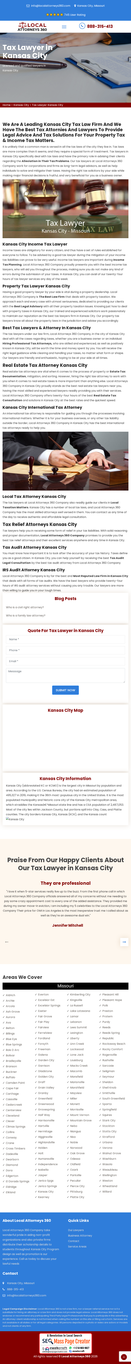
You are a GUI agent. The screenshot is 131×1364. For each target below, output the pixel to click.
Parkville (75, 1175)
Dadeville (12, 1154)
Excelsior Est (46, 1000)
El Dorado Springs (17, 1181)
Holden (42, 1148)
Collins (10, 1132)
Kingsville (76, 1000)
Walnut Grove (111, 1153)
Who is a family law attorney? (25, 615)
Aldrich (10, 995)
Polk (105, 1005)
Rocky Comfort (112, 1049)
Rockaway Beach (113, 1044)
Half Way (44, 1115)
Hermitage (45, 1131)
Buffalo (10, 1077)
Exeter (42, 1011)
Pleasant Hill (110, 994)
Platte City (77, 1197)
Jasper (42, 1175)
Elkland (10, 1192)
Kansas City (21, 105)
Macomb (76, 1071)
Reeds (106, 1027)
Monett (75, 1104)
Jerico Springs (47, 1186)
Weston (107, 1181)
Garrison (44, 1066)
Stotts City (109, 1131)
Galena (43, 1055)
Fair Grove (45, 1016)
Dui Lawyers (76, 1230)
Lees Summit (78, 1027)
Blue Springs (14, 1044)
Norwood (76, 1148)
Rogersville (109, 1055)
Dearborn (12, 1159)
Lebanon (76, 1022)
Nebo (73, 1126)
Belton (10, 1028)
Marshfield (77, 1088)
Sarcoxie (108, 1066)
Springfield (109, 1109)
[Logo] (32, 27)
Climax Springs (15, 1127)
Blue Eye (11, 1039)
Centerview (13, 1110)
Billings (10, 1033)
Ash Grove (13, 1012)
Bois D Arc (12, 1050)
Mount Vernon (79, 1115)
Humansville (46, 1159)
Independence (48, 1164)
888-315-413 (100, 26)
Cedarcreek (14, 1105)
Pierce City (77, 1186)
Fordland (44, 1038)
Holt (40, 1153)
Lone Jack (77, 1055)
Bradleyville (13, 1061)
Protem (107, 1016)
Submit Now (65, 690)
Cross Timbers (15, 1148)
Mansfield (76, 1077)
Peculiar (75, 1181)
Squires (107, 1115)
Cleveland (12, 1116)
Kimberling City (80, 994)
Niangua (75, 1131)
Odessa (75, 1159)
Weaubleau (110, 1170)
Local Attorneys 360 (75, 1356)
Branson (11, 1066)
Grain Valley (46, 1088)
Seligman (108, 1071)
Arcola (10, 1006)
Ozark (74, 1170)
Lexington (76, 1033)
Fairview (43, 1027)
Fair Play (43, 1022)
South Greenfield (113, 1099)
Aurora (10, 1017)
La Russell (76, 1005)
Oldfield (75, 1164)
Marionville (77, 1082)
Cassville (11, 1099)
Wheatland (109, 1186)
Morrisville (77, 1109)
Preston (107, 1011)
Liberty (74, 1038)
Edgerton (12, 1176)
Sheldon (107, 1082)
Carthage (12, 1094)
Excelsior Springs (49, 1005)
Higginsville (45, 1137)
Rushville (108, 1060)
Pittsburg (76, 1192)
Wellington (109, 1175)
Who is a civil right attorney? (25, 607)
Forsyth (43, 1044)
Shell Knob (109, 1088)
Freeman (44, 1049)
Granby (43, 1093)
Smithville (108, 1093)
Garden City (46, 1060)
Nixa (73, 1137)
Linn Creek (77, 1044)
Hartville (43, 1126)
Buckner (11, 1072)
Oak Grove (77, 1153)
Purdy (106, 1022)
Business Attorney (80, 1236)
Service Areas (77, 1247)
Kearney (43, 1197)
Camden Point (15, 1083)
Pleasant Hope (112, 1000)
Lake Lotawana (80, 1011)
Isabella (43, 1170)
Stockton (108, 1126)
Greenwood (46, 1104)
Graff (41, 1082)
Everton (43, 994)
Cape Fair (12, 1088)
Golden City (46, 1077)
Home (7, 105)
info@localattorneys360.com (50, 6)
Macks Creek (79, 1066)
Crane (10, 1143)
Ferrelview (45, 1033)
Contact (73, 1241)
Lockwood (77, 1049)
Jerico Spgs (46, 1181)
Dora (9, 1170)
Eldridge (11, 1187)
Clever (10, 1121)
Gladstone (45, 1071)
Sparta (107, 1104)
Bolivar (10, 1055)
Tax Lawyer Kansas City (47, 105)
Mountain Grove (81, 1120)
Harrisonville (46, 1120)
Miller (73, 1099)
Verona (107, 1148)
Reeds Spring (111, 1033)
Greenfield (45, 1099)
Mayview (76, 1093)
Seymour (108, 1077)
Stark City (108, 1120)
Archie (10, 1001)
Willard (107, 1192)
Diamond (12, 1165)
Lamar (74, 1016)
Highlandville (46, 1142)
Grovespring (46, 1109)
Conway (11, 1138)
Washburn (109, 1159)
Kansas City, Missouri (91, 6)
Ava (8, 1023)
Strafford (108, 1137)
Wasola (107, 1164)
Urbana (107, 1142)
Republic (108, 1038)
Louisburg (76, 1060)
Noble (74, 1142)
